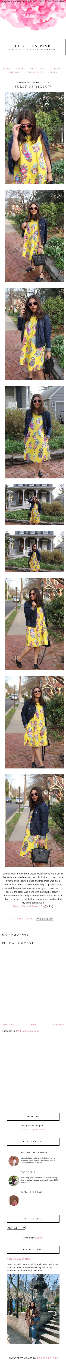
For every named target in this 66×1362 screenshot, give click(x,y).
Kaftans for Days (32, 1192)
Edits (53, 72)
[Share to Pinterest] (51, 919)
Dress (16, 906)
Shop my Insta (35, 72)
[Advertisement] (33, 1073)
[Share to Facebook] (48, 919)
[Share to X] (44, 919)
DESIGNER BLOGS (47, 1358)
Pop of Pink (28, 1172)
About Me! (37, 69)
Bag (43, 906)
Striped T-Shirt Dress (34, 1153)
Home (6, 69)
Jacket (25, 906)
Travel (20, 69)
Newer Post (8, 1024)
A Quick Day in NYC (18, 1258)
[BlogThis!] (41, 919)
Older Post (58, 1024)
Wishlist (55, 69)
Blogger (38, 1238)
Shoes (35, 906)
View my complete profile (33, 1130)
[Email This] (38, 919)
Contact (14, 72)
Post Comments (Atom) (28, 1031)
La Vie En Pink (33, 46)
